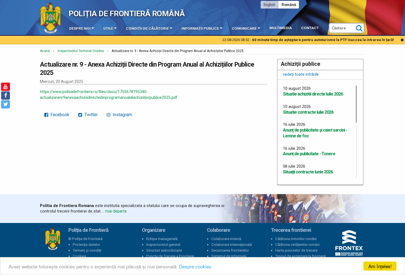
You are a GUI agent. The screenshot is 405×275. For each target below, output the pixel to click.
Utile (108, 28)
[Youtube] (5, 87)
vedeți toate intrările (301, 74)
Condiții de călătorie (147, 28)
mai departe (116, 211)
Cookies (79, 256)
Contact (310, 28)
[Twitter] (5, 104)
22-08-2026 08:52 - (289, 40)
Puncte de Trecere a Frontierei (170, 256)
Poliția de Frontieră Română (127, 13)
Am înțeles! (380, 266)
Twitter (90, 114)
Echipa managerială (161, 239)
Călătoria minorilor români (296, 239)
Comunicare (244, 28)
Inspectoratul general (163, 245)
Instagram (122, 114)
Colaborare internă (226, 239)
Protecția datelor (86, 245)
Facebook (59, 114)
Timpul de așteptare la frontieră (300, 256)
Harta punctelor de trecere (296, 250)
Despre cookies (195, 266)
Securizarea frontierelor (230, 250)
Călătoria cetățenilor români (297, 245)
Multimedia (280, 28)
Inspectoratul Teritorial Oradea (81, 51)
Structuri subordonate (164, 250)
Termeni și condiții (87, 250)
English (269, 4)
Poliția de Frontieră (52, 239)
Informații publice (200, 28)
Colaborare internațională (231, 245)
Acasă (45, 51)
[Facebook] (5, 95)
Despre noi (80, 28)
